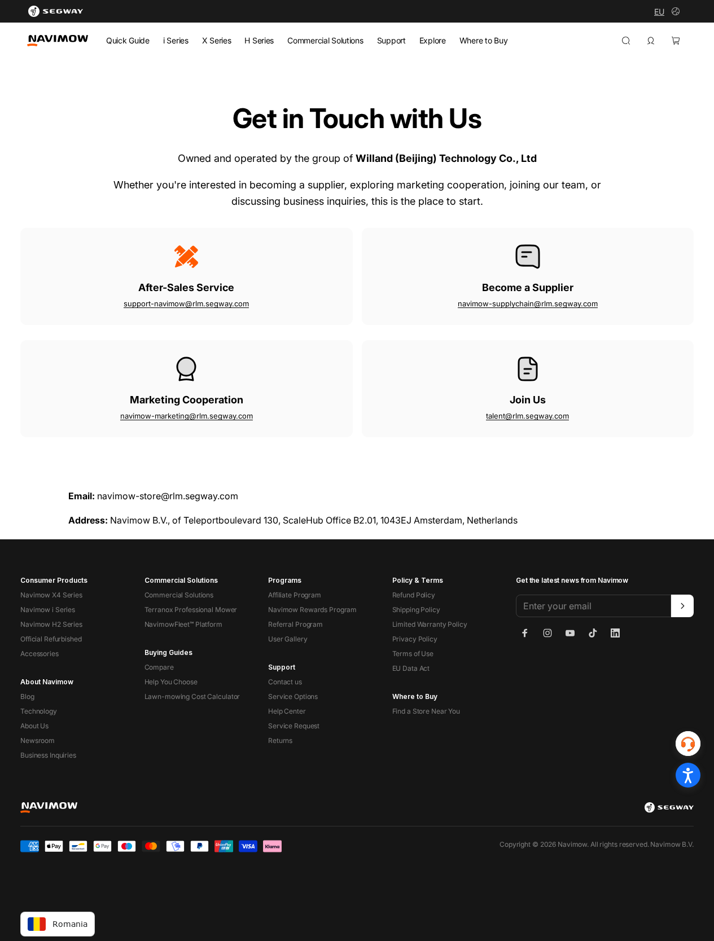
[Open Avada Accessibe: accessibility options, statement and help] (688, 775)
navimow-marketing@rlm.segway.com (186, 415)
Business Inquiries (48, 755)
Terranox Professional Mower (191, 609)
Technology (38, 711)
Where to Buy (483, 40)
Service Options (293, 696)
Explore (432, 40)
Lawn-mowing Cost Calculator (192, 696)
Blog (27, 696)
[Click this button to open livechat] (688, 743)
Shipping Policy (416, 609)
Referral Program (295, 624)
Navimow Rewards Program (312, 609)
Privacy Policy (414, 639)
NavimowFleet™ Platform (183, 624)
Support (391, 40)
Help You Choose (171, 682)
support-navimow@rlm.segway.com (186, 303)
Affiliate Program (294, 595)
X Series (216, 40)
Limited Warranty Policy (429, 624)
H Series (259, 40)
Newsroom (37, 740)
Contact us (285, 682)
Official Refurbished (51, 639)
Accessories (39, 653)
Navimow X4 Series (51, 595)
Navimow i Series (47, 609)
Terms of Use (413, 653)
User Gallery (288, 639)
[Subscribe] (682, 606)
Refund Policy (413, 595)
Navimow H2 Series (51, 624)
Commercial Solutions (325, 40)
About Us (34, 726)
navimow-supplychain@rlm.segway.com (528, 303)
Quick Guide (128, 40)
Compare (159, 667)
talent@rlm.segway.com (527, 415)
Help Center (287, 711)
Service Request (293, 726)
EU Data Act (411, 668)
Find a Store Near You (426, 711)
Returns (280, 740)
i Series (176, 40)
